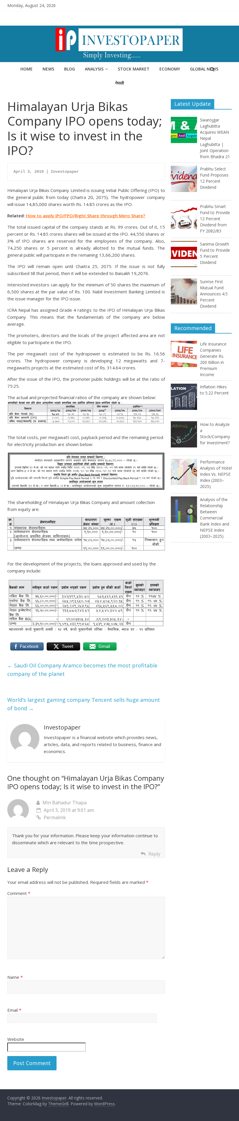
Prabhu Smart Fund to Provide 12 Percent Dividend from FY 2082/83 (215, 219)
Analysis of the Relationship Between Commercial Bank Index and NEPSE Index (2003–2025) (214, 518)
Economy (169, 69)
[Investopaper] (119, 29)
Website (15, 1039)
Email (14, 1010)
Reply (154, 854)
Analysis (94, 69)
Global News (204, 69)
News (48, 69)
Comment (18, 893)
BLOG (69, 69)
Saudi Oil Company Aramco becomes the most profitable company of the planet (82, 669)
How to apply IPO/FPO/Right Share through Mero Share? (85, 215)
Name (15, 977)
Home (26, 69)
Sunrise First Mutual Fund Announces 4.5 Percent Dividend (214, 294)
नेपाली (119, 83)
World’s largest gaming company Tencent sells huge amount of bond (83, 704)
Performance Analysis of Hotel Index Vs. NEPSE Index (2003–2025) (216, 474)
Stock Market (134, 69)
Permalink (55, 817)
